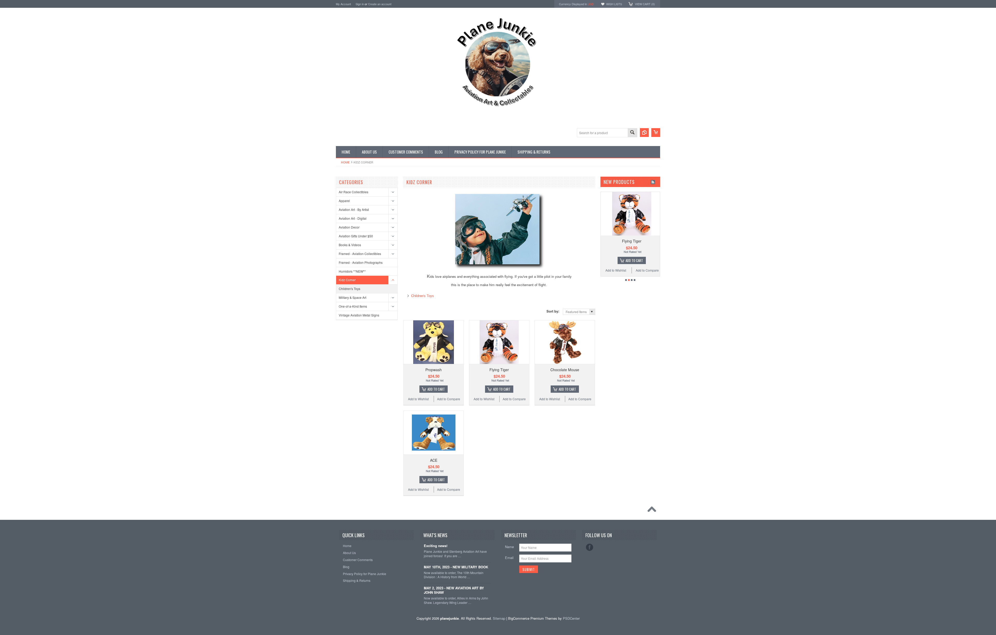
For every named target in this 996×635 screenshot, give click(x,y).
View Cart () (645, 4)
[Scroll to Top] (653, 510)
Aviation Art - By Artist (354, 209)
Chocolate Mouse (564, 369)
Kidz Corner (347, 280)
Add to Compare (448, 399)
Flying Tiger (499, 369)
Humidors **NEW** (352, 271)
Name (509, 546)
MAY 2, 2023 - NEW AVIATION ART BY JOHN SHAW (454, 590)
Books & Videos (350, 245)
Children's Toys (349, 288)
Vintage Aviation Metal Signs (359, 315)
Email (509, 557)
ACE (433, 460)
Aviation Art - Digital (352, 218)
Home (345, 162)
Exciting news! (435, 546)
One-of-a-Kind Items (353, 306)
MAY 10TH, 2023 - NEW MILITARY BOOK (456, 567)
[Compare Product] (644, 132)
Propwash (433, 369)
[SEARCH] (632, 132)
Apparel (344, 200)
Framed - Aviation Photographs (361, 262)
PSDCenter (571, 618)
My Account (343, 4)
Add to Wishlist (418, 399)
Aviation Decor (349, 227)
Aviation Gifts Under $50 (356, 236)
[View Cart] (655, 132)
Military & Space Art (352, 297)
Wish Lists (614, 4)
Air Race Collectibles (353, 192)
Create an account (379, 4)
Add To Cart (436, 389)
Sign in (360, 4)
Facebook (589, 547)
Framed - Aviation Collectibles (360, 253)
